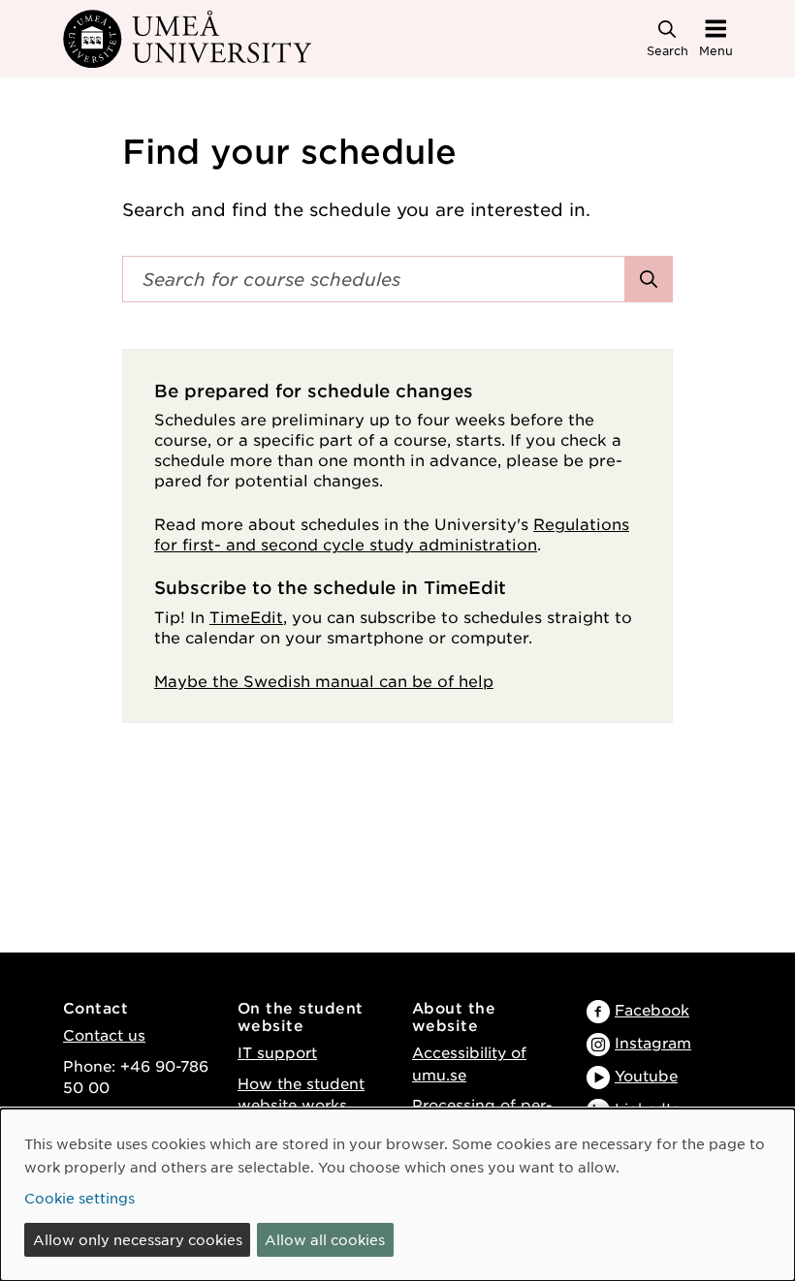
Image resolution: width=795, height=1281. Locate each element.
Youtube (646, 1075)
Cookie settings (79, 1197)
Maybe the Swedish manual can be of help (323, 680)
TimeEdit (246, 616)
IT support (277, 1052)
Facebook (652, 1009)
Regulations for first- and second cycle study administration (391, 533)
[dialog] (397, 1195)
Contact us (104, 1034)
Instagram (653, 1042)
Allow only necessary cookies (137, 1239)
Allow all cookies (325, 1239)
